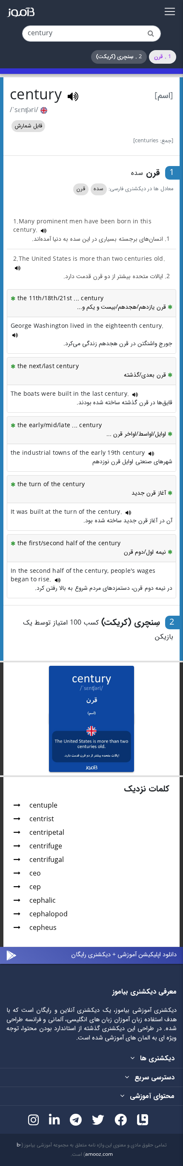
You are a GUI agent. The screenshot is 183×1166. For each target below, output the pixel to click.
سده (98, 189)
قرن (81, 189)
